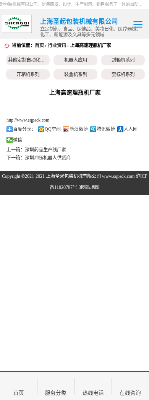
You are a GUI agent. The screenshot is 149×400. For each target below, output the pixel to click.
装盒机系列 (75, 74)
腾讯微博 (106, 129)
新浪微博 (79, 129)
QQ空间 (53, 129)
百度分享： (24, 129)
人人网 (131, 129)
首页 (39, 45)
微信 (17, 140)
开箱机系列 (27, 74)
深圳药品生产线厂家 (45, 150)
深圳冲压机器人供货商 (48, 158)
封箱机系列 (123, 60)
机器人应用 (75, 60)
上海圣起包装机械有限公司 (73, 176)
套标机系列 (123, 74)
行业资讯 (57, 45)
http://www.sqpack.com (27, 120)
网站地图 (90, 187)
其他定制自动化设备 (28, 60)
